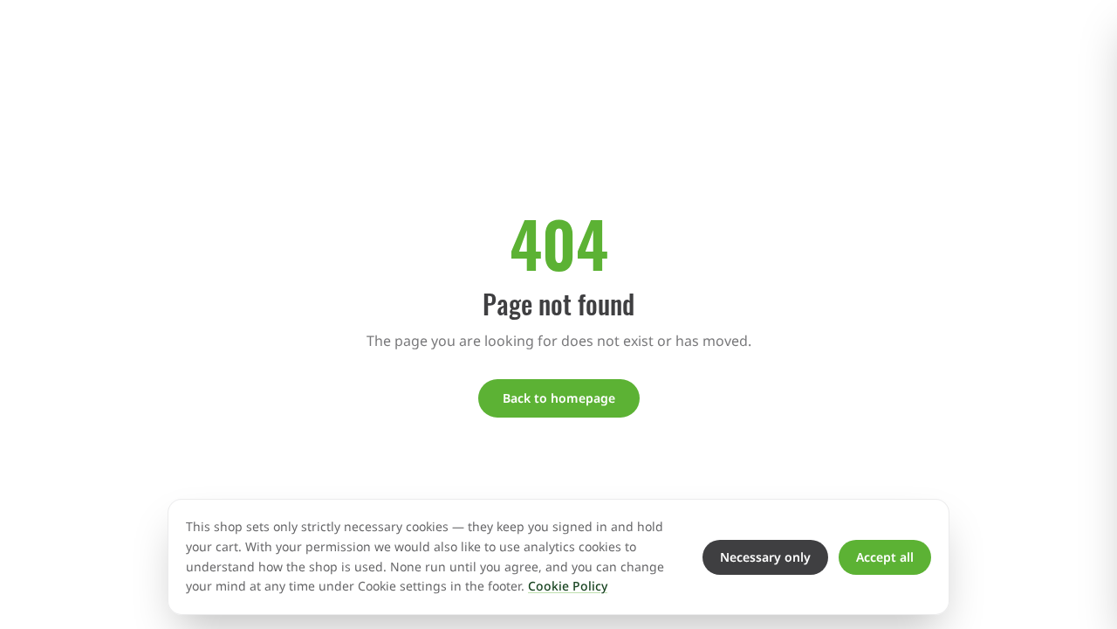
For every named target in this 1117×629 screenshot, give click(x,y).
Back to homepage (559, 398)
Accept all (885, 557)
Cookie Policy (567, 585)
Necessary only (765, 557)
